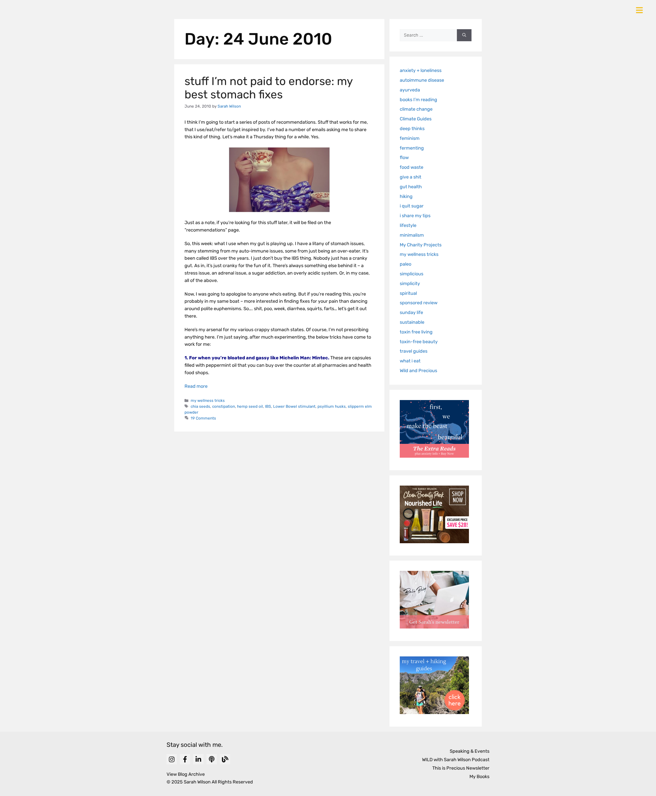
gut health (411, 187)
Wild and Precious (418, 370)
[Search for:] (428, 35)
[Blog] (225, 759)
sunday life (411, 312)
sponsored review (418, 303)
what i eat (410, 361)
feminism (409, 138)
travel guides (413, 351)
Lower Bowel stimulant (294, 406)
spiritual (408, 293)
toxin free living (416, 332)
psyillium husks (331, 406)
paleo (405, 264)
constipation (223, 406)
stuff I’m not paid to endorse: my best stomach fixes (268, 88)
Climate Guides (416, 119)
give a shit (410, 177)
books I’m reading (418, 99)
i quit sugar (412, 206)
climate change (416, 109)
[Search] (464, 35)
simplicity (410, 283)
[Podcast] (212, 759)
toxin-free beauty (419, 341)
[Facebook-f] (185, 759)
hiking (406, 196)
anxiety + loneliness (421, 70)
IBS (268, 406)
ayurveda (410, 90)
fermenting (412, 148)
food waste (411, 167)
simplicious (411, 274)
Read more (196, 386)
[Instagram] (172, 759)
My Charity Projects (421, 245)
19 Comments (203, 418)
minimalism (412, 235)
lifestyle (408, 225)
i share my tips (415, 215)
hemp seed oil (250, 406)
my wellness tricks (208, 400)
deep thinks (412, 128)
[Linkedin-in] (198, 759)
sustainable (412, 322)
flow (404, 157)
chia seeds (200, 406)
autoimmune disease (422, 80)
